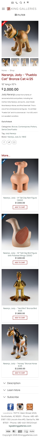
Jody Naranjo (10, 133)
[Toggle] (4, 383)
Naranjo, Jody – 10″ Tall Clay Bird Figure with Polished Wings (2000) (20, 254)
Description (13, 383)
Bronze (14, 126)
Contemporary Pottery (27, 126)
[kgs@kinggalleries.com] (12, 2)
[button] (24, 2)
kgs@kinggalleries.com (20, 425)
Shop (12, 70)
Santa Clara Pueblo (9, 129)
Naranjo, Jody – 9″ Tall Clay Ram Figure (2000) (20, 199)
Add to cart (20, 207)
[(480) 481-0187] (17, 2)
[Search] (21, 2)
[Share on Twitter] (9, 142)
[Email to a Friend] (14, 142)
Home (4, 70)
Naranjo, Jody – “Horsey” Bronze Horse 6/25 (20, 364)
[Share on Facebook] (4, 142)
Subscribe (13, 397)
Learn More (13, 390)
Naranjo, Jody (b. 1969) (17, 137)
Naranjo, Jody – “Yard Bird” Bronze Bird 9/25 (20, 309)
